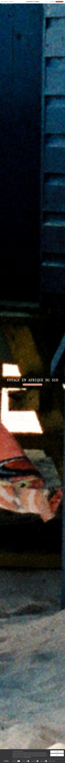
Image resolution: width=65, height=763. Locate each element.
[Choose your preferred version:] (46, 2)
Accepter (57, 751)
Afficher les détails (52, 761)
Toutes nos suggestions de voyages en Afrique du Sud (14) (32, 384)
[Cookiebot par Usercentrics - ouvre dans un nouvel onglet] (6, 761)
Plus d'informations (27, 757)
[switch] (28, 761)
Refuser (57, 754)
